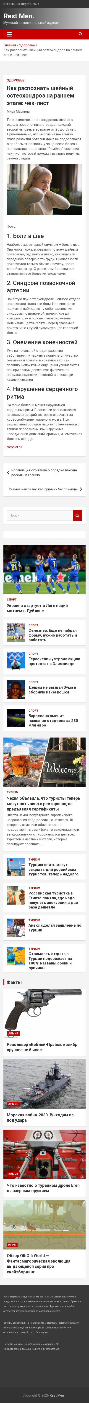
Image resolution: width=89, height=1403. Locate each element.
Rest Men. (18, 16)
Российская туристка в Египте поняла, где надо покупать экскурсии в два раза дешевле (53, 900)
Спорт (12, 599)
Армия (13, 1033)
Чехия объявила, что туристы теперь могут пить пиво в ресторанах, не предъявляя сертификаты (43, 803)
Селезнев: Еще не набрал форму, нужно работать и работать (53, 635)
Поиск (77, 515)
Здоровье (15, 80)
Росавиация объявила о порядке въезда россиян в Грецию (44, 472)
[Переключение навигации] (9, 34)
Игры (12, 1244)
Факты (14, 982)
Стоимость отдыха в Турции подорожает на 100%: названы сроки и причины (50, 960)
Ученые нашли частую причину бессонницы (43, 489)
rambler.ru (14, 447)
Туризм (12, 792)
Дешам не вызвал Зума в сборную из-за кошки (52, 689)
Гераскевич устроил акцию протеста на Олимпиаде (54, 661)
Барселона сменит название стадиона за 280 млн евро (53, 720)
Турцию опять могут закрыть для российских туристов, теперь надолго (54, 869)
